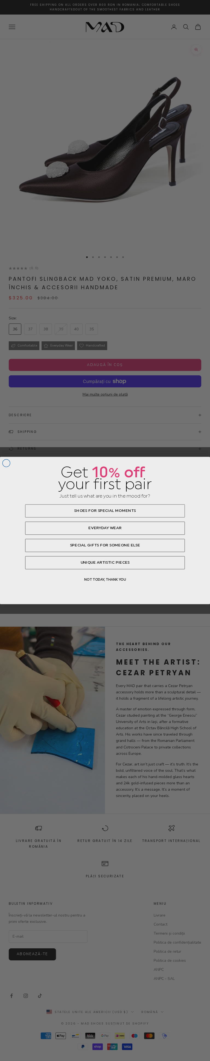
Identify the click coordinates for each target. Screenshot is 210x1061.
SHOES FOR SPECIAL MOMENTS (105, 511)
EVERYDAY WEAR (104, 528)
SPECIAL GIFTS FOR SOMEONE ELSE (105, 545)
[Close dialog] (6, 463)
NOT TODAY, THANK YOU (105, 579)
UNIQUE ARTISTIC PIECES (105, 562)
